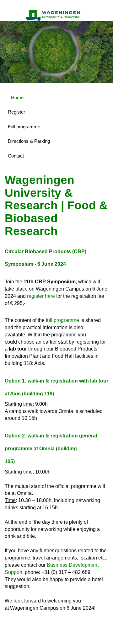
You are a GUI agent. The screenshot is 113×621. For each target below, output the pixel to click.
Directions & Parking (29, 141)
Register (16, 112)
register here (41, 296)
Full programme (24, 126)
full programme (62, 320)
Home (17, 97)
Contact (16, 155)
